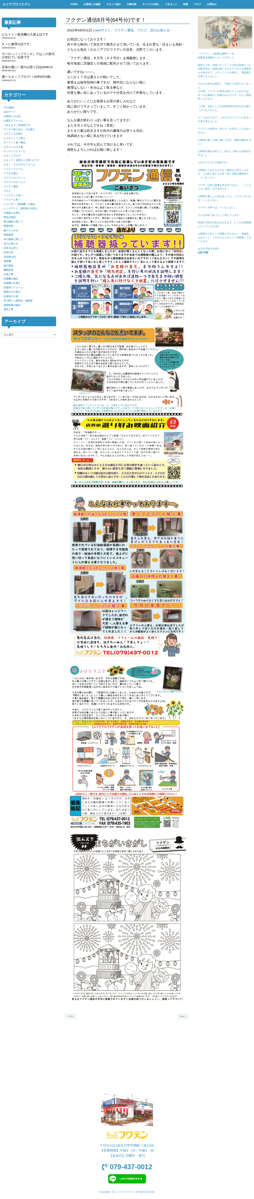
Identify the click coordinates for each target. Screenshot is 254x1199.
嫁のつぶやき (11, 230)
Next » (183, 1016)
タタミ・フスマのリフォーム (19, 164)
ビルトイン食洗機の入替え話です (25, 34)
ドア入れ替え (11, 173)
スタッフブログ (12, 156)
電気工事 (8, 309)
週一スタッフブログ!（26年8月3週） (27, 76)
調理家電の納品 (12, 305)
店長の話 (8, 252)
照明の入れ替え (12, 292)
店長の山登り (11, 248)
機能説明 (8, 270)
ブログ (142, 30)
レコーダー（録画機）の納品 (19, 204)
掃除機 (7, 261)
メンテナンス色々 (13, 195)
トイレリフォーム (13, 169)
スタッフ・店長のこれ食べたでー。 (23, 160)
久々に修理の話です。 (17, 44)
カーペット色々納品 (14, 142)
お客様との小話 (12, 116)
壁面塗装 (8, 226)
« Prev (70, 1016)
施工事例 (8, 265)
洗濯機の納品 (11, 278)
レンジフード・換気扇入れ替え (20, 208)
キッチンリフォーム (14, 151)
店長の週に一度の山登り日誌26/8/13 (27, 67)
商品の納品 (10, 217)
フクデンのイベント (14, 177)
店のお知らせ (160, 30)
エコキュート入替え (14, 138)
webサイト (103, 30)
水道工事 (8, 274)
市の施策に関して (13, 239)
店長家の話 (10, 257)
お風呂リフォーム (13, 120)
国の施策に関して (13, 221)
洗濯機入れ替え (12, 283)
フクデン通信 (124, 30)
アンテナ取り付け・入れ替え (19, 129)
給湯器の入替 (11, 296)
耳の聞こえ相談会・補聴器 (18, 300)
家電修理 (8, 234)
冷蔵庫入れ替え (12, 213)
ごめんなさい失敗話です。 (18, 125)
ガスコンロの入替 (13, 147)
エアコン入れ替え (13, 133)
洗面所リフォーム (13, 287)
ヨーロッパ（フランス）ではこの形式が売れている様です (28, 55)
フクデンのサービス (14, 182)
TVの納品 (9, 107)
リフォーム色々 (12, 199)
